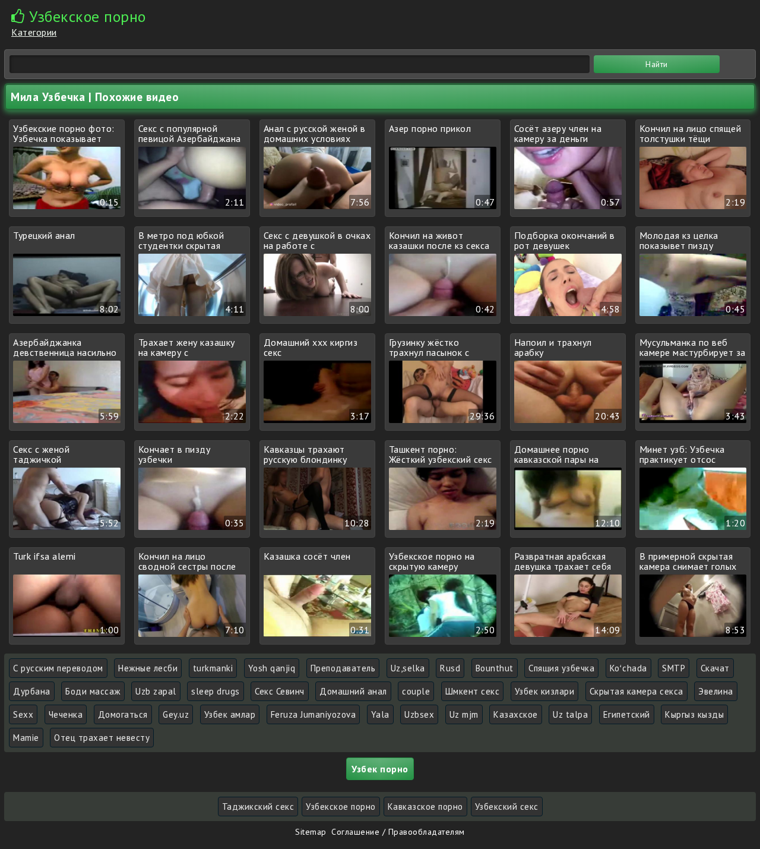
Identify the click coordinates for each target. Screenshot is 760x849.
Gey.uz (176, 714)
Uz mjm (464, 714)
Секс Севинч (280, 691)
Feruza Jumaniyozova (313, 714)
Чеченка (66, 714)
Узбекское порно (341, 806)
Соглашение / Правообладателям (398, 831)
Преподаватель (343, 668)
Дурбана (31, 691)
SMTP (673, 668)
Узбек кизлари (545, 691)
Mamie (26, 737)
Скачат (715, 668)
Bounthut (495, 668)
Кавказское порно (425, 806)
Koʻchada (628, 668)
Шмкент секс (472, 691)
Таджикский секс (258, 806)
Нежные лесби (148, 668)
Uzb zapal (155, 691)
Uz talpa (570, 714)
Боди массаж (93, 691)
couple (416, 691)
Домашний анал (353, 691)
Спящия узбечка (561, 668)
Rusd (450, 668)
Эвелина (715, 691)
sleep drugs (215, 691)
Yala (380, 714)
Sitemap (311, 831)
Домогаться (123, 714)
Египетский (626, 714)
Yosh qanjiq (272, 668)
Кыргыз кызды (694, 714)
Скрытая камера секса (636, 691)
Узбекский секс (507, 806)
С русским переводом (58, 668)
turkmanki (213, 668)
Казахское (515, 714)
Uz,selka (408, 668)
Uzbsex (419, 714)
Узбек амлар (230, 714)
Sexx (23, 714)
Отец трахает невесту (102, 737)
